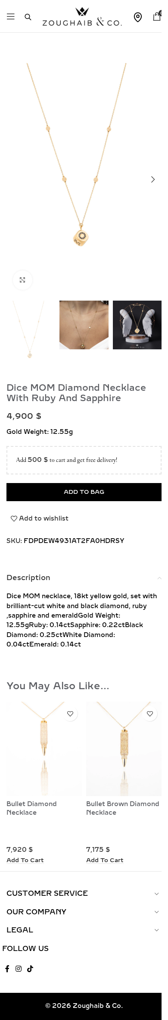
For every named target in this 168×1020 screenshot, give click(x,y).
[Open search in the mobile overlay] (23, 16)
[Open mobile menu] (10, 16)
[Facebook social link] (7, 969)
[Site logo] (82, 15)
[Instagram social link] (18, 969)
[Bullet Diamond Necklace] (44, 749)
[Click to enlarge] (22, 280)
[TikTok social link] (30, 969)
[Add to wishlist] (70, 713)
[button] (153, 179)
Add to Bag (84, 492)
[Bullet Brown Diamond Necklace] (124, 749)
